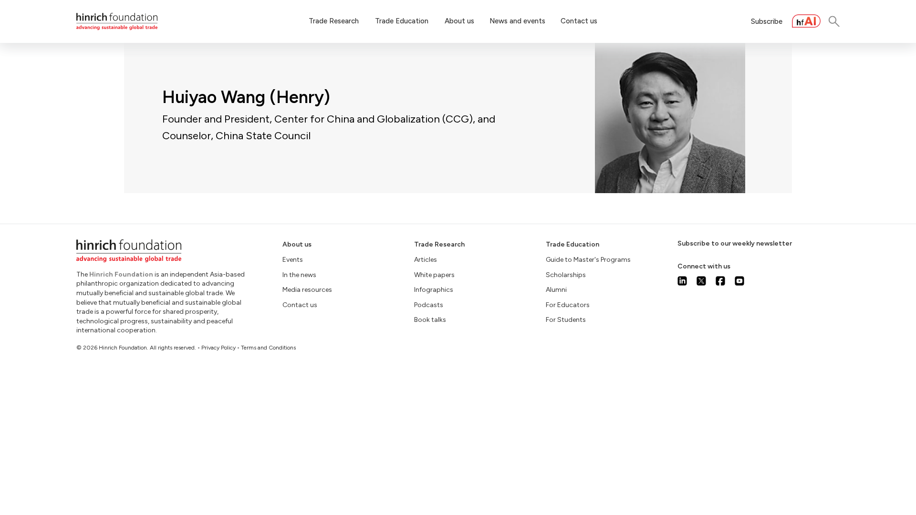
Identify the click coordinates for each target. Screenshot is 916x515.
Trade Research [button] (334, 21)
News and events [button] (517, 21)
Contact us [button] (579, 21)
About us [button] (459, 21)
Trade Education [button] (401, 21)
